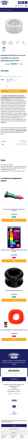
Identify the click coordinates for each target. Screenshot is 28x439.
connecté (11, 171)
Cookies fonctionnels (14, 429)
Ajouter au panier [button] (14, 220)
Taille (2, 79)
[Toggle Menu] (26, 5)
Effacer (8, 81)
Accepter (14, 425)
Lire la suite (14, 260)
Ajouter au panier (14, 91)
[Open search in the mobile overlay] (26, 2)
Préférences (14, 432)
